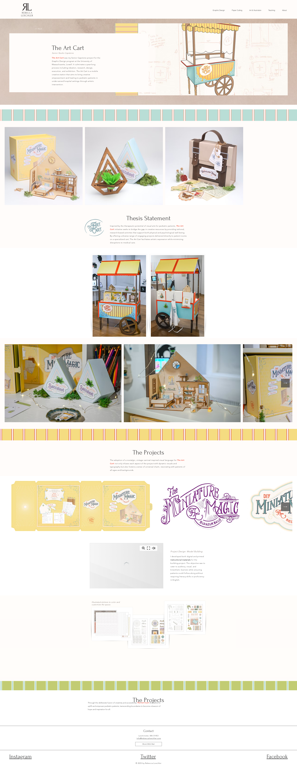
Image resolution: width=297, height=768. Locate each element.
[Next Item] (285, 383)
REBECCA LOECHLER (27, 14)
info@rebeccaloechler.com (149, 738)
